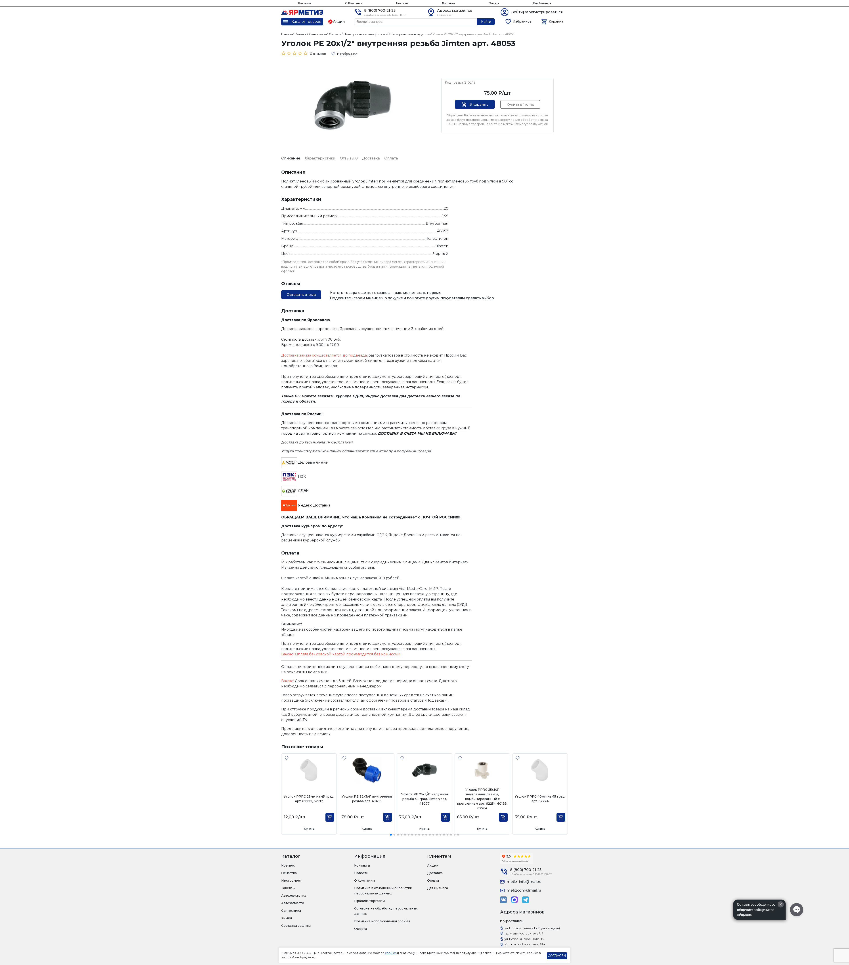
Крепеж (288, 865)
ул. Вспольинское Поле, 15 (524, 939)
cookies (390, 953)
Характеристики (320, 158)
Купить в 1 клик (520, 104)
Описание (290, 158)
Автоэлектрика (293, 896)
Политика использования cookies (382, 921)
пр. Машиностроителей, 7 (524, 933)
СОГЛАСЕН (557, 956)
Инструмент (291, 881)
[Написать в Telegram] (525, 899)
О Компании (353, 3)
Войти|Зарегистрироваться (537, 12)
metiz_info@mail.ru (524, 882)
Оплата (494, 3)
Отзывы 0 (349, 158)
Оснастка (289, 873)
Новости (402, 3)
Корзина (556, 21)
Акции (432, 865)
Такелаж (288, 888)
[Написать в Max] (514, 899)
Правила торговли (369, 901)
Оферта (360, 929)
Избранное (522, 21)
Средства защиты (296, 926)
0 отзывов (318, 54)
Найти (486, 22)
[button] (391, 835)
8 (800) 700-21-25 (380, 10)
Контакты (304, 3)
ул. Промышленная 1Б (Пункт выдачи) (532, 928)
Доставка (448, 3)
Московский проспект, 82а (525, 944)
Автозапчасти (292, 903)
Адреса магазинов (454, 10)
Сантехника (291, 911)
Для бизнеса (542, 3)
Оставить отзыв (301, 295)
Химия (286, 918)
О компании (364, 881)
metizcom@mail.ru (524, 890)
